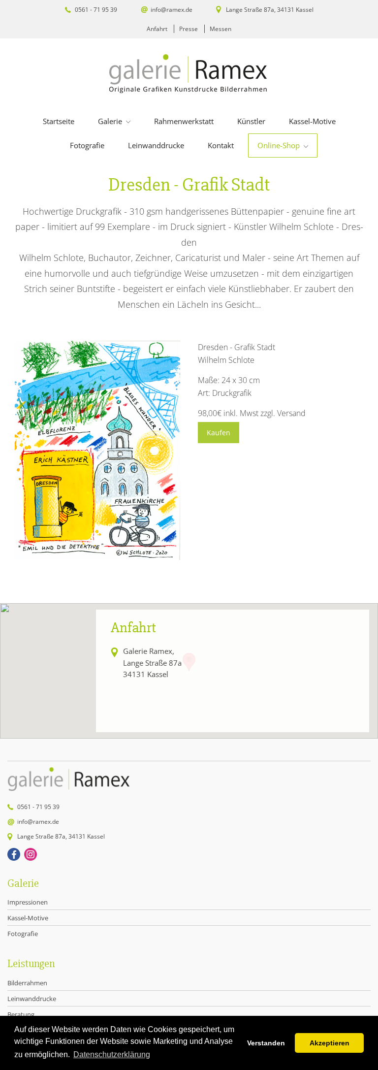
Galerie (111, 121)
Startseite (58, 121)
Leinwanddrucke (156, 145)
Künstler (251, 121)
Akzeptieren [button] (329, 1043)
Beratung (20, 1014)
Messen (220, 29)
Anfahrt (157, 29)
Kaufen (218, 432)
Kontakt (221, 145)
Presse (188, 29)
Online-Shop (279, 145)
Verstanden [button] (266, 1043)
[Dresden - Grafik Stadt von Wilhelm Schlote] (97, 556)
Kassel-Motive (312, 121)
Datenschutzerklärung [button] (111, 1054)
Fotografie (87, 145)
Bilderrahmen (27, 982)
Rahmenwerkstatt (184, 121)
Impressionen (27, 902)
